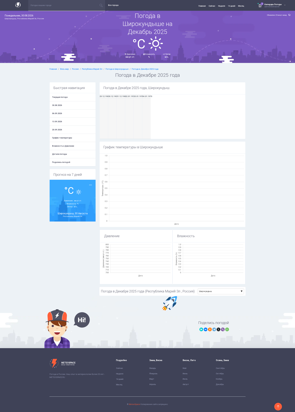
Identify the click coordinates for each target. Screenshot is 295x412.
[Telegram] (214, 329)
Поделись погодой (61, 162)
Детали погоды (59, 154)
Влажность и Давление (63, 146)
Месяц (241, 6)
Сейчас (212, 6)
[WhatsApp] (227, 329)
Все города (113, 5)
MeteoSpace (134, 404)
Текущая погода (59, 97)
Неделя (221, 6)
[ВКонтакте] (205, 329)
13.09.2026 (57, 121)
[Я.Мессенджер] (201, 329)
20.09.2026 (57, 130)
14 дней (231, 6)
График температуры (62, 138)
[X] (218, 329)
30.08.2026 (57, 105)
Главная (202, 6)
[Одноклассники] (210, 329)
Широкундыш (205, 291)
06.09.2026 (57, 113)
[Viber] (223, 329)
